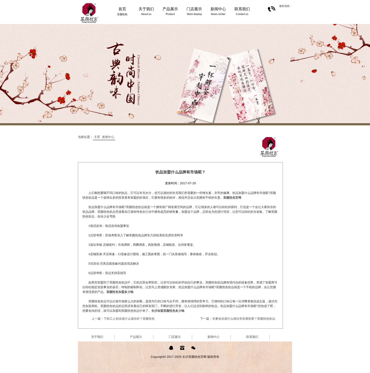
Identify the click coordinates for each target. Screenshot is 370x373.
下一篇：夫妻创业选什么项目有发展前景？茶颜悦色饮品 (237, 318)
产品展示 (136, 337)
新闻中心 (108, 137)
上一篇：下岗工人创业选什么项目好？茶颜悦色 (123, 318)
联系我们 (252, 337)
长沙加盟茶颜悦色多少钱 (167, 310)
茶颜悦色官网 (232, 197)
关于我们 (97, 337)
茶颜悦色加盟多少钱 (119, 292)
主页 (97, 137)
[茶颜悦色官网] (89, 1)
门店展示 (175, 337)
